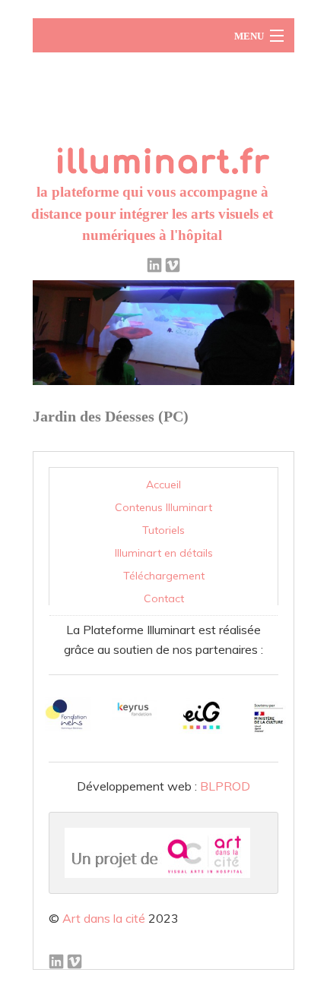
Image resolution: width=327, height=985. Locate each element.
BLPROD (225, 786)
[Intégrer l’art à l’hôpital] (163, 120)
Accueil (163, 484)
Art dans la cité (103, 918)
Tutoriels (163, 530)
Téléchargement (164, 575)
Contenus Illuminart (163, 507)
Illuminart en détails (164, 553)
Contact (164, 598)
